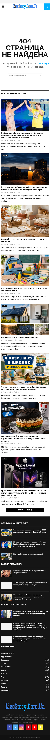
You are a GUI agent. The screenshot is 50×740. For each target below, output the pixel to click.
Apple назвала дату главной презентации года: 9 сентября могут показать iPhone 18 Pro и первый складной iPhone (23, 492)
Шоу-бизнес (6, 101)
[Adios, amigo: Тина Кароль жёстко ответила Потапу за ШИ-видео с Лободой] (6, 585)
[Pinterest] (28, 727)
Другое (5, 155)
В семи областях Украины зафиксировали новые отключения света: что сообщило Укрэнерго (24, 188)
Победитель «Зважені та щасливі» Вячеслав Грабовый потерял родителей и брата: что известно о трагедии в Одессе (22, 135)
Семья (5, 256)
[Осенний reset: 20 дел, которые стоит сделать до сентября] (25, 221)
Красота (4, 674)
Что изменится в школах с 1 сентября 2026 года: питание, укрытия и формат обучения (23, 388)
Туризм (4, 687)
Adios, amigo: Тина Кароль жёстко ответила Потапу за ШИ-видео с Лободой (30, 584)
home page (43, 63)
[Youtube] (34, 727)
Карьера (4, 680)
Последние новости (13, 93)
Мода (3, 677)
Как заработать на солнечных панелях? (19, 337)
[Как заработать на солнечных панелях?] (25, 319)
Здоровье (5, 660)
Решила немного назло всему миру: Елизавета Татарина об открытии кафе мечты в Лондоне (29, 639)
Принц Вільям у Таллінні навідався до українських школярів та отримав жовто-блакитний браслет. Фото (29, 597)
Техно (4, 305)
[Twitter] (15, 727)
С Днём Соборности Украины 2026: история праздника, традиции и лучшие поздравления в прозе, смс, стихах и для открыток (30, 627)
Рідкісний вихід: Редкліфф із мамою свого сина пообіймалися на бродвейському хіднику (30, 613)
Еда (4, 404)
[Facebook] (9, 727)
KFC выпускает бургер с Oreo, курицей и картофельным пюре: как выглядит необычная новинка (23, 438)
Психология (6, 207)
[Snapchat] (40, 727)
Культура (4, 653)
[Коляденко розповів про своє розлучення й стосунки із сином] (6, 573)
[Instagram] (21, 727)
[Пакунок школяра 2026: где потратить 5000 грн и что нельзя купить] (25, 270)
